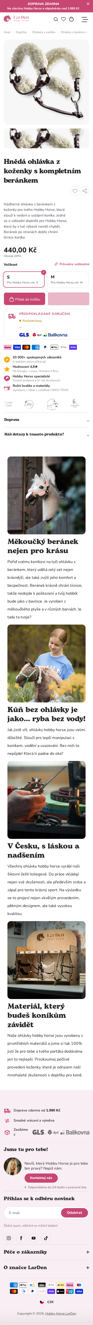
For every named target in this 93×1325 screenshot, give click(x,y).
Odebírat (74, 1212)
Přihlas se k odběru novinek (39, 1198)
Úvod (7, 32)
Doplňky (21, 32)
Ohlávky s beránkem (74, 32)
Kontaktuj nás (41, 1177)
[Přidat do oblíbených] (74, 190)
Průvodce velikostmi (74, 264)
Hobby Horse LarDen (60, 1313)
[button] (88, 3)
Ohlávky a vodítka (43, 32)
